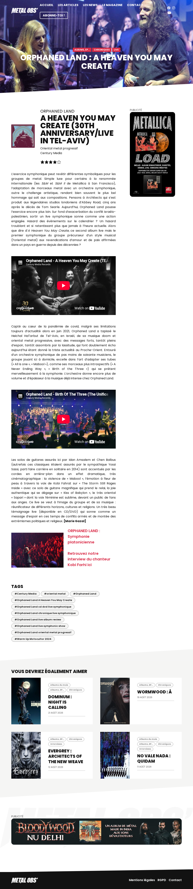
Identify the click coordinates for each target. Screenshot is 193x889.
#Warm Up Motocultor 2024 (33, 639)
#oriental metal (55, 593)
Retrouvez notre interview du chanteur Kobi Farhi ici (89, 559)
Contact (135, 5)
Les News (90, 5)
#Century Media (26, 593)
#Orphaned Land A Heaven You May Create (43, 600)
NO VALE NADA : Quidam (154, 758)
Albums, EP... (82, 49)
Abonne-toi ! (54, 15)
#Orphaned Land (84, 593)
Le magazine (112, 5)
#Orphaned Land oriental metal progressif (43, 632)
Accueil (46, 5)
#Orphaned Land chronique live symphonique (45, 613)
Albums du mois (59, 685)
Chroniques (102, 49)
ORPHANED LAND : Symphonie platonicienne (84, 536)
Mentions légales (142, 880)
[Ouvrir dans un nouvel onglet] (152, 154)
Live (116, 49)
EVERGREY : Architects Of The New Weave (65, 756)
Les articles (68, 5)
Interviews (56, 744)
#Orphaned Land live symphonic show (40, 626)
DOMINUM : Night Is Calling (60, 702)
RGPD (162, 880)
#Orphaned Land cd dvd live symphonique (43, 607)
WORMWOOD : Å (154, 692)
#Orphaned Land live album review (38, 619)
